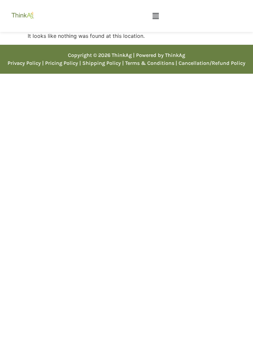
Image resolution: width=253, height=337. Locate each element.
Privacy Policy (24, 63)
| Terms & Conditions (148, 63)
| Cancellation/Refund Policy (210, 63)
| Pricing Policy (60, 63)
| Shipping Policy (100, 63)
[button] (155, 16)
